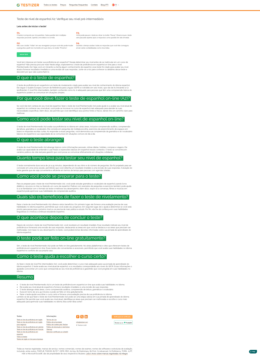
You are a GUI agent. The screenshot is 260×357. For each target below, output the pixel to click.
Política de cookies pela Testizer (57, 324)
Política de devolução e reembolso (58, 327)
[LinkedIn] (86, 316)
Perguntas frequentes (78, 5)
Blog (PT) (104, 5)
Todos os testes (50, 5)
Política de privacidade (54, 322)
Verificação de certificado (122, 317)
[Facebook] (77, 316)
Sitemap (49, 329)
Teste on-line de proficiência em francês (30, 329)
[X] (82, 316)
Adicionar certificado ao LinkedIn (57, 332)
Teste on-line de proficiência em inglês (29, 320)
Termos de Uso (52, 320)
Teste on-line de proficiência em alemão (30, 327)
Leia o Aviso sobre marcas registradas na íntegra (107, 354)
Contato (94, 5)
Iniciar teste (24, 54)
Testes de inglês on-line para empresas (30, 339)
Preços (63, 5)
